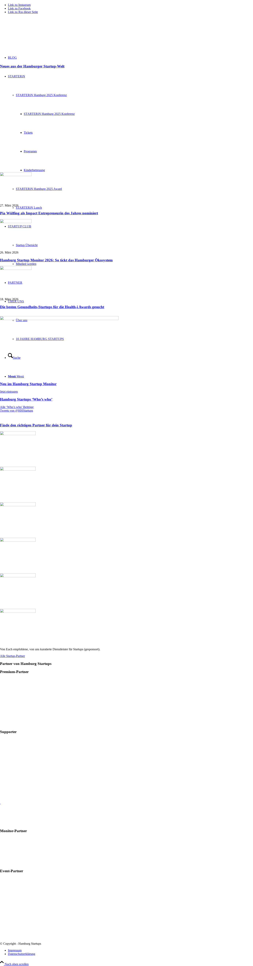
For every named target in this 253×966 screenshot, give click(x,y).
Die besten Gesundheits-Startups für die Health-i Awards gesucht (52, 307)
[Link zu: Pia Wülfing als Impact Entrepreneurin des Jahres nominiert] (16, 175)
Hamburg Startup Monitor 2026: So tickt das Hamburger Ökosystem (56, 260)
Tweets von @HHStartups (16, 410)
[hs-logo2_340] (29, 35)
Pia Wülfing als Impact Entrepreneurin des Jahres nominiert (49, 213)
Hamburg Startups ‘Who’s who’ (26, 399)
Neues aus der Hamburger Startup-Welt (32, 66)
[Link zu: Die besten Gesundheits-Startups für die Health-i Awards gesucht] (16, 268)
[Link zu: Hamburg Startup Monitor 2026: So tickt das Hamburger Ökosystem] (16, 222)
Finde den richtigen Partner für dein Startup (36, 425)
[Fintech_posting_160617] (59, 319)
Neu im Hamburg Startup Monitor (28, 384)
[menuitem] (130, 950)
